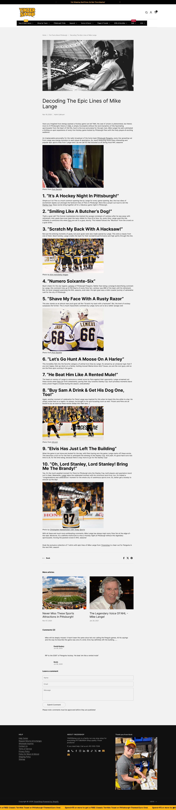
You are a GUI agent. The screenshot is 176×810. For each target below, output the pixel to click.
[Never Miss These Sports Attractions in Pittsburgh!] (64, 592)
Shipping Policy (25, 757)
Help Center (23, 738)
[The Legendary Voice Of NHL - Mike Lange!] (112, 592)
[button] (146, 12)
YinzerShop (38, 802)
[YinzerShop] (27, 12)
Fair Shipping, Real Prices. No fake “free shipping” (88, 2)
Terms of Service (25, 749)
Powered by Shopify (51, 802)
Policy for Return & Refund (29, 754)
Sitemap (22, 759)
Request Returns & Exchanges (30, 741)
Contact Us (23, 746)
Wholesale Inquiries (26, 744)
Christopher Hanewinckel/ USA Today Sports (67, 530)
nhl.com (55, 442)
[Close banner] (173, 807)
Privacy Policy (24, 751)
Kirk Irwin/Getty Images (59, 275)
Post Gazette (57, 189)
